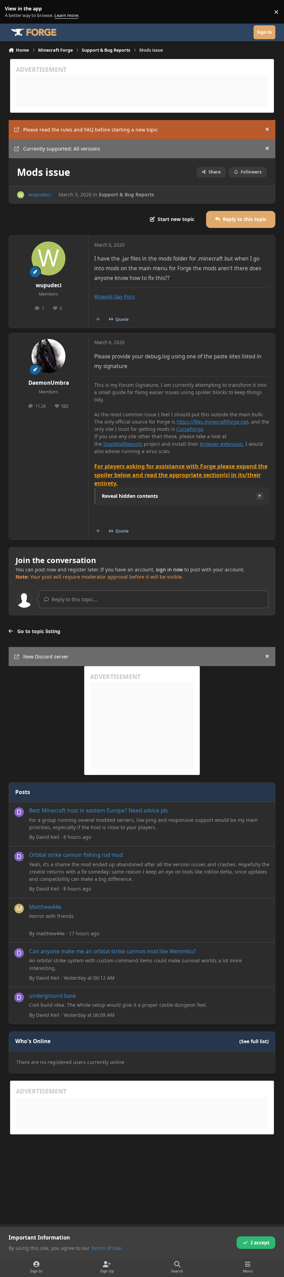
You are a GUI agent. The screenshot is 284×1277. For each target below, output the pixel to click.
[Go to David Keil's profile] (19, 812)
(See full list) (254, 1041)
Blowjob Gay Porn (114, 296)
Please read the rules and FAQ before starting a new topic (90, 129)
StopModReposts (122, 444)
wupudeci (39, 194)
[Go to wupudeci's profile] (20, 194)
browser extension (221, 444)
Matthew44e (45, 907)
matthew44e (50, 933)
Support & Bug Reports (126, 194)
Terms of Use (106, 1248)
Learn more (13, 12)
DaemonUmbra (48, 382)
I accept (260, 1242)
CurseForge (189, 429)
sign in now (169, 569)
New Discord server (46, 656)
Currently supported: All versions (61, 148)
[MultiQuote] (97, 319)
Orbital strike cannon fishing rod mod (76, 855)
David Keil (47, 837)
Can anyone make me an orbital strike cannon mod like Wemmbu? (112, 951)
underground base (52, 995)
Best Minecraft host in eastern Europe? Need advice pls (98, 810)
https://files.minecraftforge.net (212, 421)
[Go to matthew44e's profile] (19, 908)
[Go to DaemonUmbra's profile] (48, 356)
